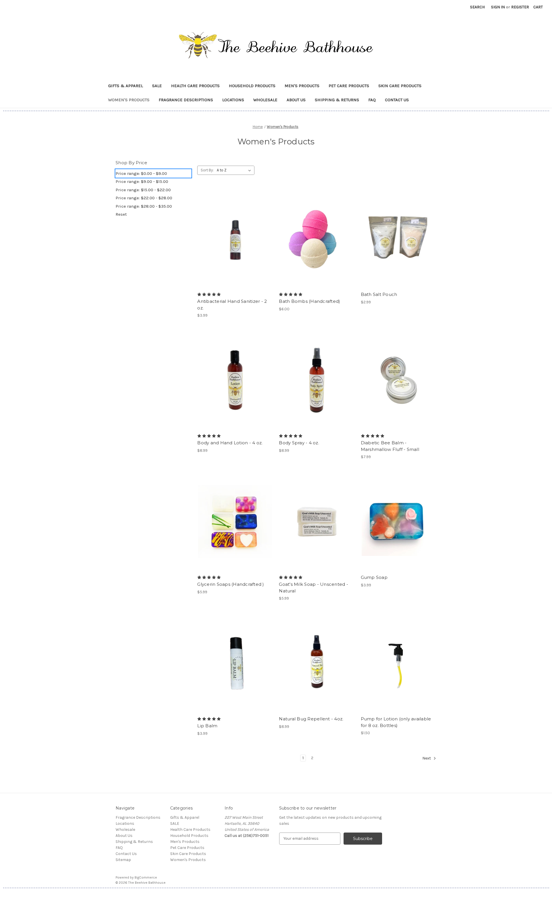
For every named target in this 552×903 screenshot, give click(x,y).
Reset (121, 214)
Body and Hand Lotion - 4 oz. (229, 442)
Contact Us (397, 99)
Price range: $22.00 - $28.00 (144, 197)
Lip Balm (207, 725)
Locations (233, 99)
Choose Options (235, 248)
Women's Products (129, 99)
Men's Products (302, 85)
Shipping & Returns (337, 99)
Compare (233, 238)
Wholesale (265, 99)
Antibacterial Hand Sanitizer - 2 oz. (232, 305)
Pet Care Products (349, 85)
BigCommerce (146, 877)
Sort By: (207, 170)
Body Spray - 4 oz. (299, 442)
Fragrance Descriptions (186, 99)
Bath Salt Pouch (379, 294)
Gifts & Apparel (125, 85)
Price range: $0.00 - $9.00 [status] (141, 173)
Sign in (498, 7)
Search (477, 7)
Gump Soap (374, 577)
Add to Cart (398, 390)
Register (520, 7)
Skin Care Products (399, 85)
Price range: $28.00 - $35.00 (144, 206)
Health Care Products (195, 85)
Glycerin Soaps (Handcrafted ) (230, 584)
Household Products (252, 85)
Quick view (230, 228)
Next (427, 758)
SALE (157, 85)
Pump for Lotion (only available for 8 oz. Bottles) (396, 722)
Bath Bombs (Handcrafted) (309, 301)
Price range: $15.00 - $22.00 (143, 189)
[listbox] (235, 170)
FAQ (372, 99)
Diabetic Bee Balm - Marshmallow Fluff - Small (390, 446)
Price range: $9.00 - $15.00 (142, 181)
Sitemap (123, 859)
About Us (296, 99)
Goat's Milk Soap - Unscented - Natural (313, 587)
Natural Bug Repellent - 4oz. (311, 719)
